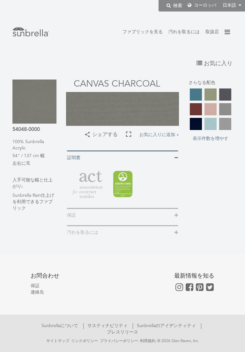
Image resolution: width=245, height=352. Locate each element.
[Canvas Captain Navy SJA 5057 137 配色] (196, 124)
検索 (177, 6)
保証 (35, 286)
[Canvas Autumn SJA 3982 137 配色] (196, 109)
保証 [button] (71, 215)
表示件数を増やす (210, 138)
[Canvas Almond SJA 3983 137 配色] (210, 94)
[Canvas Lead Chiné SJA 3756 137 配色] (225, 124)
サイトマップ (57, 341)
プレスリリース (122, 332)
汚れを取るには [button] (82, 232)
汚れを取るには (184, 32)
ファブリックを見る (142, 32)
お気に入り (217, 63)
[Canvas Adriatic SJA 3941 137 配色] (196, 94)
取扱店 (212, 32)
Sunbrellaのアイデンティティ (167, 326)
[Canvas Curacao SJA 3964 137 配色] (210, 124)
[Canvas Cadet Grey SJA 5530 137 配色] (225, 109)
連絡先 (37, 292)
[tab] (122, 157)
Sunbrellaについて (60, 326)
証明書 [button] (73, 158)
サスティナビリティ (108, 326)
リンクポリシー (84, 341)
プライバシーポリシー (119, 341)
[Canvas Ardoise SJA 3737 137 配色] (225, 94)
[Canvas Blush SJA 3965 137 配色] (210, 109)
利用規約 (147, 341)
